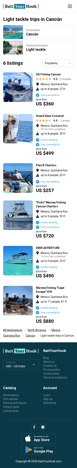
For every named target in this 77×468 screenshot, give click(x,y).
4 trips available (55, 89)
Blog (46, 357)
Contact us (50, 365)
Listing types (11, 410)
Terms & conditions (55, 377)
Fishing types (11, 406)
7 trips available (55, 219)
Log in (47, 395)
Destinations (11, 395)
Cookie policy (51, 373)
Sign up (48, 399)
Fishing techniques (14, 402)
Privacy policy (51, 369)
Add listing (49, 402)
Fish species (10, 399)
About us (48, 361)
